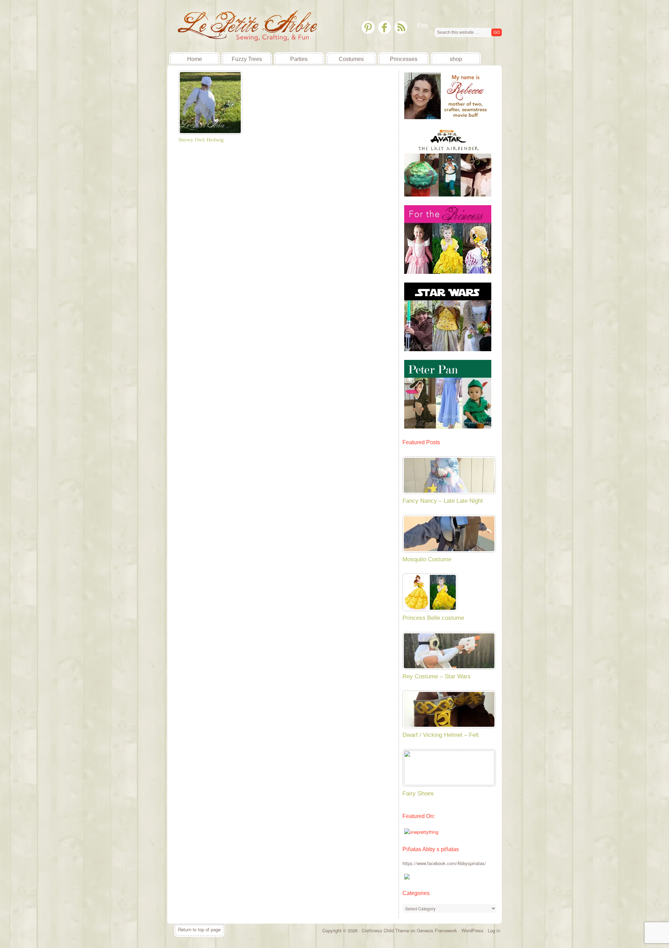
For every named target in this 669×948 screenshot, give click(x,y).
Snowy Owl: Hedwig (201, 139)
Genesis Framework (437, 930)
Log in (494, 930)
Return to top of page (199, 929)
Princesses (403, 59)
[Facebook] (384, 27)
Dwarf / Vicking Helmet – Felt (440, 735)
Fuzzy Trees (247, 59)
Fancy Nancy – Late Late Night (442, 501)
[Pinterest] (368, 27)
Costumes (351, 59)
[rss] (400, 27)
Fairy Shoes (418, 793)
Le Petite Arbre (219, 26)
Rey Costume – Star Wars (436, 676)
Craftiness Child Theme (385, 930)
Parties (299, 59)
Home (194, 59)
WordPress (472, 930)
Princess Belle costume (433, 618)
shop (456, 59)
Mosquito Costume (426, 559)
